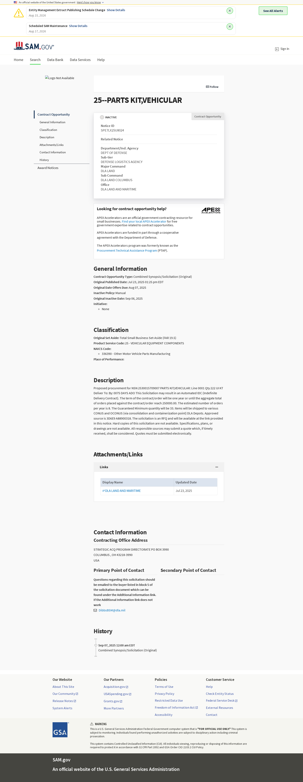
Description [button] (47, 137)
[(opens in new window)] (210, 213)
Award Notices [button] (48, 167)
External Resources (219, 708)
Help (209, 687)
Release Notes (63, 701)
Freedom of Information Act (175, 707)
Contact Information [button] (53, 152)
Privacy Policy (164, 694)
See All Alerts (273, 11)
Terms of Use (164, 687)
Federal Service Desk (220, 700)
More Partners (114, 708)
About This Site (63, 687)
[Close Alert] (230, 10)
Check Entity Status (220, 694)
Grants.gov (111, 701)
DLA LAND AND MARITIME (121, 490)
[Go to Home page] (34, 47)
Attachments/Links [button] (51, 145)
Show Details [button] (116, 10)
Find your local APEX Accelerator (144, 221)
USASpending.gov (116, 694)
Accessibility (163, 715)
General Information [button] (52, 122)
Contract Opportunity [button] (54, 114)
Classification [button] (48, 130)
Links (104, 467)
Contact (211, 715)
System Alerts (62, 708)
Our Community (64, 694)
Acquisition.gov (114, 687)
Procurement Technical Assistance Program (127, 250)
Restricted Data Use (169, 700)
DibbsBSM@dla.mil (112, 610)
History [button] (44, 160)
